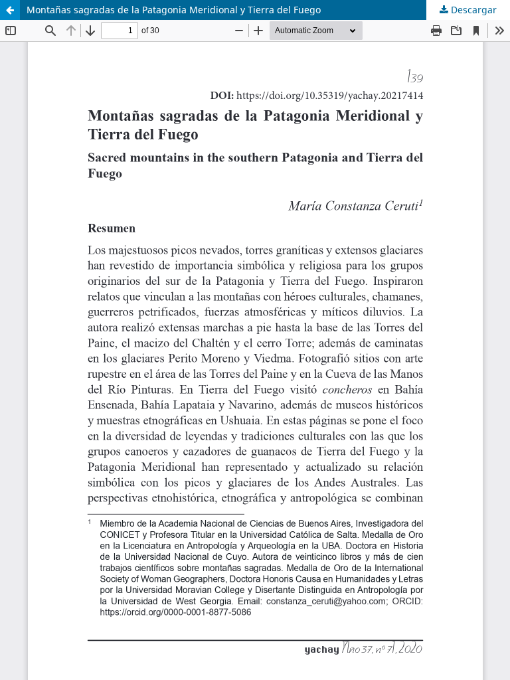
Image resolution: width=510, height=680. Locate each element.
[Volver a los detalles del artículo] (10, 10)
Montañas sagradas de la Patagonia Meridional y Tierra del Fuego (174, 9)
